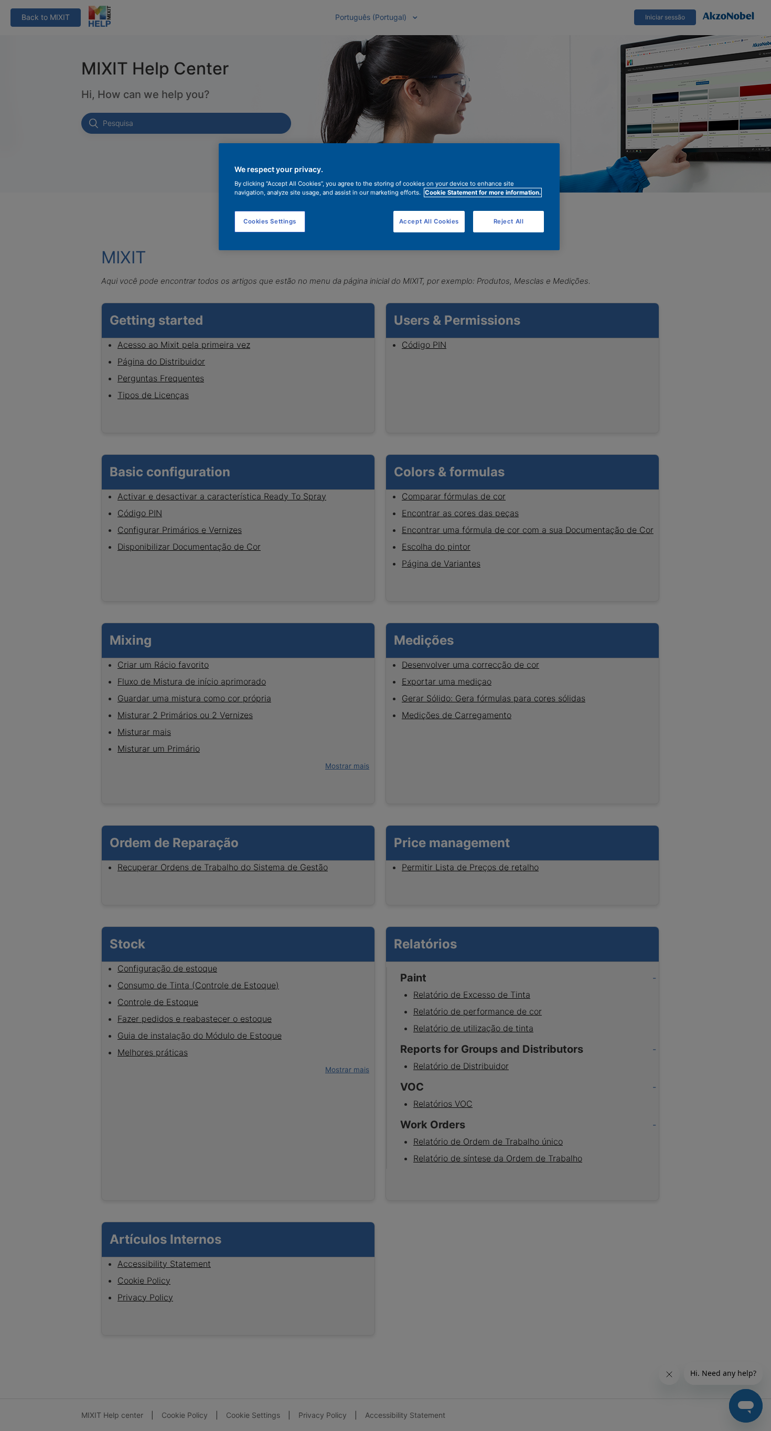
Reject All (509, 221)
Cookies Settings (269, 221)
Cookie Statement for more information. (483, 192)
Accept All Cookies (429, 221)
